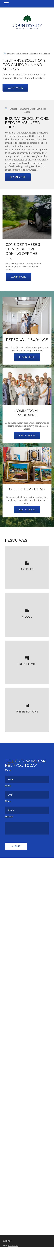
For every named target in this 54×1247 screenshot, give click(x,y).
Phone (8, 801)
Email (8, 786)
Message (9, 817)
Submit (15, 846)
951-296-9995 (13, 1246)
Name (8, 770)
